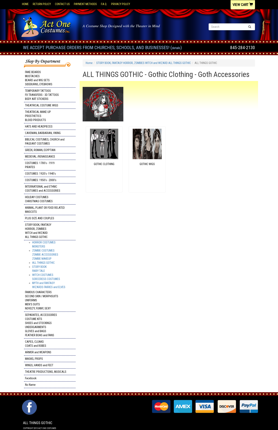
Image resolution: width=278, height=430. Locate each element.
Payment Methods (85, 4)
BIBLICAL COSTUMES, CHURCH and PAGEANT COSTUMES (45, 141)
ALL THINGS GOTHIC (43, 262)
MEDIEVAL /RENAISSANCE (40, 156)
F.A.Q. (104, 4)
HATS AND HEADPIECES (39, 126)
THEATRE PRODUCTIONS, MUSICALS (45, 371)
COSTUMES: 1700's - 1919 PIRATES (40, 165)
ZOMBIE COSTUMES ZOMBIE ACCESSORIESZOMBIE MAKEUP (45, 254)
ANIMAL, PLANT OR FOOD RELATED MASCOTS (45, 209)
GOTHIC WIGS (147, 164)
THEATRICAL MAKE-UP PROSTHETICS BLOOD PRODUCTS (38, 116)
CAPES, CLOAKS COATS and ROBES (35, 343)
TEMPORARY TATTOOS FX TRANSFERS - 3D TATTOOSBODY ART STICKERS (42, 94)
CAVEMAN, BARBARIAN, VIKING (43, 133)
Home (25, 4)
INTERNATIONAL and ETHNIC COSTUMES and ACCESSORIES (42, 188)
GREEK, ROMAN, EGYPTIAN (40, 150)
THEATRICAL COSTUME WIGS (41, 105)
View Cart (241, 4)
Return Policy (42, 4)
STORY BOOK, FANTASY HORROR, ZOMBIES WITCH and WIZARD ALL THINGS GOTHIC (38, 231)
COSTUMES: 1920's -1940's (40, 173)
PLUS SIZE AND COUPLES (39, 218)
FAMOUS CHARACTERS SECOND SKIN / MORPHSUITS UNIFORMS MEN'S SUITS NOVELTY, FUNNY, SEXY (41, 300)
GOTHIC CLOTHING (104, 164)
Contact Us (62, 4)
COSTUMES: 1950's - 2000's (40, 180)
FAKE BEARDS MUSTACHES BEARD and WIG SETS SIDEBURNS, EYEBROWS (38, 78)
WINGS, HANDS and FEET (39, 365)
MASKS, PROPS (34, 358)
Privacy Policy (120, 4)
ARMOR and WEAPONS (38, 352)
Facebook (30, 378)
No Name (30, 384)
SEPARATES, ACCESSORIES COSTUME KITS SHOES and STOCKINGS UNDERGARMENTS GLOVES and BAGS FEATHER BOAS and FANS (41, 325)
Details (176, 48)
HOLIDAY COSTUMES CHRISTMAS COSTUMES (39, 199)
